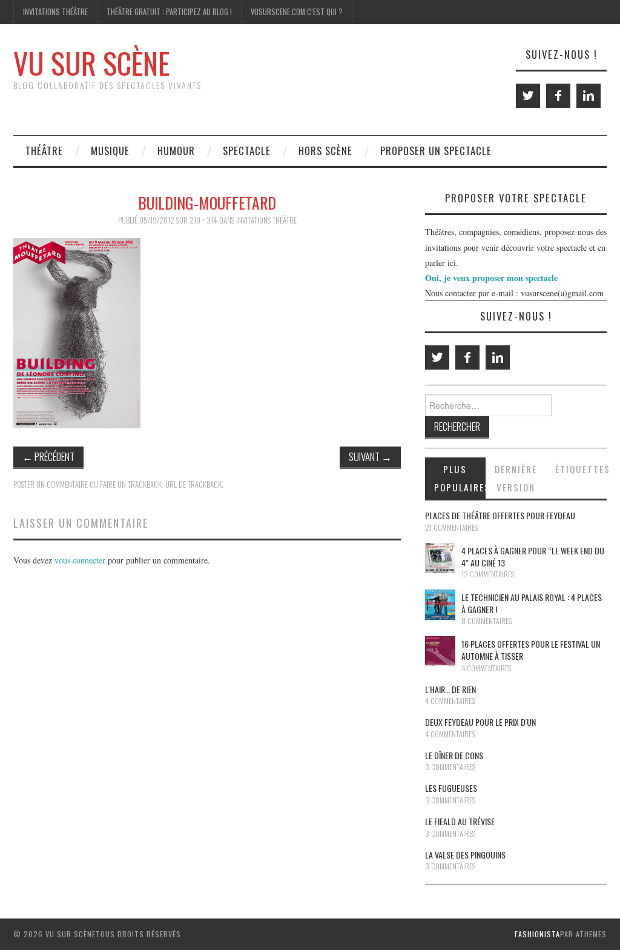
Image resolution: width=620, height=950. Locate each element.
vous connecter (79, 560)
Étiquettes (581, 469)
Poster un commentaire (50, 484)
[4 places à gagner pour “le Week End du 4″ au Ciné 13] (440, 558)
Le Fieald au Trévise (460, 821)
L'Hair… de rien (450, 689)
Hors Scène (325, 150)
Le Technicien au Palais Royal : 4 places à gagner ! (531, 603)
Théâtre (44, 150)
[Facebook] (558, 96)
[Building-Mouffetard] (76, 331)
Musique (110, 150)
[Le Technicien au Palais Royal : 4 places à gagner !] (440, 605)
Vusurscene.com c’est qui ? (297, 12)
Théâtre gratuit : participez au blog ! (169, 12)
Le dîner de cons (454, 755)
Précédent (48, 456)
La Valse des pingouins (465, 854)
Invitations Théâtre (55, 12)
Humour (176, 150)
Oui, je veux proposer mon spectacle (491, 277)
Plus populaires (460, 478)
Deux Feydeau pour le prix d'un (480, 722)
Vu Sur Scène (91, 62)
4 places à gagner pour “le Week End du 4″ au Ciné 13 (532, 556)
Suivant (370, 456)
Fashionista (537, 934)
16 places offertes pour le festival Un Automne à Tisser (530, 649)
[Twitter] (528, 96)
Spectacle (247, 150)
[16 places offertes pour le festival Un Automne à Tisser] (440, 651)
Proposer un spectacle (436, 150)
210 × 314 (203, 220)
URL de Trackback (193, 484)
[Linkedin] (588, 96)
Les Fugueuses (451, 788)
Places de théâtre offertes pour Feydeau (500, 515)
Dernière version (516, 478)
